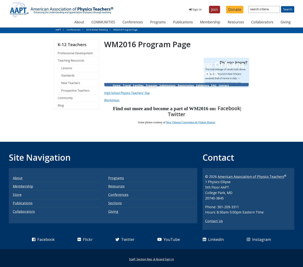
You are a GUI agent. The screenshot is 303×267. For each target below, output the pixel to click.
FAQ (213, 85)
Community (65, 98)
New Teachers (70, 83)
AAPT (58, 29)
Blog (61, 105)
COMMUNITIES (103, 22)
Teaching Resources (71, 60)
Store (17, 194)
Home (116, 85)
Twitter (176, 114)
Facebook (229, 108)
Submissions (167, 85)
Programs (158, 22)
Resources (236, 22)
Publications (183, 22)
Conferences (133, 22)
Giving (286, 22)
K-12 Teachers (78, 44)
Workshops (111, 100)
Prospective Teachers (75, 90)
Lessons (66, 68)
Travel (127, 85)
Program (151, 85)
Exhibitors (202, 85)
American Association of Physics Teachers (251, 176)
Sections (115, 203)
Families (138, 85)
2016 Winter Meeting (97, 29)
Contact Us (214, 221)
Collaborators (262, 22)
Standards (68, 75)
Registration (186, 85)
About (79, 22)
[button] (214, 9)
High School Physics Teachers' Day (127, 93)
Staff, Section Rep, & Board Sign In (151, 259)
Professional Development (75, 53)
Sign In (197, 9)
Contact (224, 85)
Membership (210, 22)
